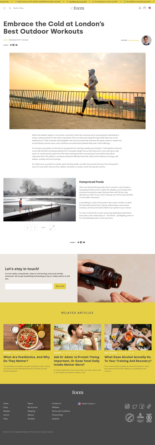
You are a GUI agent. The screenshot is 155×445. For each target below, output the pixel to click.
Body (5, 40)
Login (140, 7)
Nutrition (7, 353)
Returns (31, 415)
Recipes (6, 411)
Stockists (31, 419)
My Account (32, 407)
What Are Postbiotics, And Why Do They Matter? (26, 359)
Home (5, 403)
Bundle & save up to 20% (65, 1)
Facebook (13, 45)
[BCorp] (149, 420)
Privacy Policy (57, 415)
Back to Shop (18, 8)
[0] (144, 7)
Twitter (10, 45)
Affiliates (55, 407)
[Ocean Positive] (140, 420)
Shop (5, 407)
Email (16, 45)
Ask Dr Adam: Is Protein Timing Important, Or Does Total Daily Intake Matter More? (77, 361)
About (30, 403)
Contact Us (56, 403)
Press (5, 419)
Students (55, 419)
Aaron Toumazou (133, 40)
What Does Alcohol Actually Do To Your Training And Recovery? (128, 359)
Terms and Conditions (61, 411)
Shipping (31, 411)
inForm (6, 415)
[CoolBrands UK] (129, 420)
